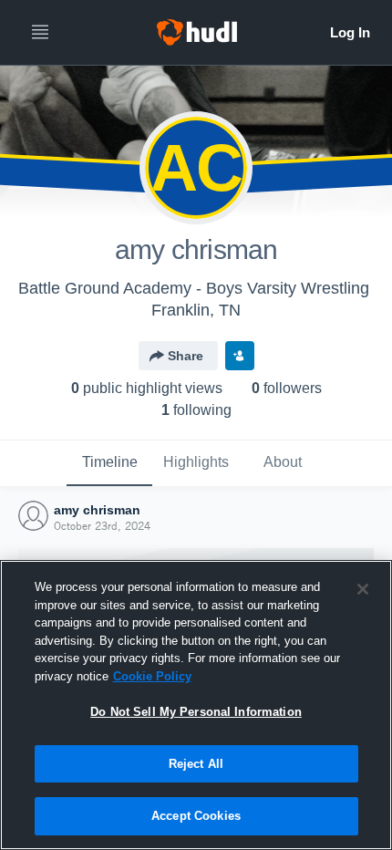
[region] (196, 705)
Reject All (196, 764)
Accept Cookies (196, 816)
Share (185, 355)
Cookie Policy (152, 676)
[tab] (109, 463)
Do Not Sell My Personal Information (196, 712)
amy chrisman (97, 510)
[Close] (363, 589)
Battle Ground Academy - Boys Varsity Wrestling (193, 288)
